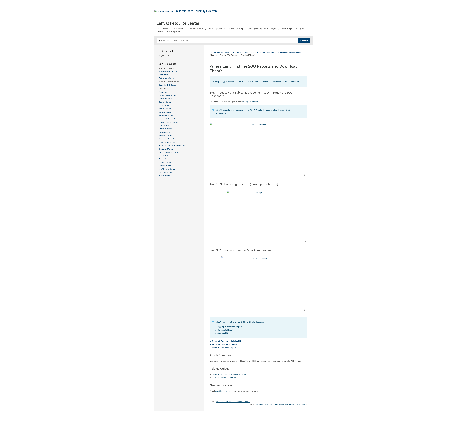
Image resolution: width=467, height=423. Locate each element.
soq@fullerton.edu (223, 391)
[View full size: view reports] (258, 217)
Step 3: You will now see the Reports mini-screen (241, 250)
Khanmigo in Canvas (166, 115)
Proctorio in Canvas (165, 135)
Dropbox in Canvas (165, 98)
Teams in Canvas (164, 159)
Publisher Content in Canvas (168, 139)
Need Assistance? (221, 385)
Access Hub (163, 92)
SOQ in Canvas (259, 52)
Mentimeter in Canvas (166, 129)
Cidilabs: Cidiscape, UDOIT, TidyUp (170, 95)
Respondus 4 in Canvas (167, 142)
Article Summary (221, 355)
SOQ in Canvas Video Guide (225, 377)
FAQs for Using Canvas (166, 78)
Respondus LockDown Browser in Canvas (173, 145)
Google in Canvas (165, 102)
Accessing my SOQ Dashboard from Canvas (284, 52)
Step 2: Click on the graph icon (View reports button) (244, 184)
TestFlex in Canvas (165, 162)
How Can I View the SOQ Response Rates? (233, 401)
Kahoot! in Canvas (165, 112)
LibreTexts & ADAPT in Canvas (169, 119)
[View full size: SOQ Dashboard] (258, 150)
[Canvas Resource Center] (163, 11)
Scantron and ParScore (166, 149)
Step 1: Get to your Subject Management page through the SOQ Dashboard (251, 94)
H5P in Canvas (164, 105)
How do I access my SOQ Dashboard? (229, 374)
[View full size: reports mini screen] (258, 284)
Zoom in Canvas (164, 176)
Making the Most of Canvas (168, 71)
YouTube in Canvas (165, 172)
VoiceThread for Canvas (167, 169)
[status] (258, 81)
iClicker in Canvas (165, 109)
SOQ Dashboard (250, 101)
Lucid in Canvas (164, 125)
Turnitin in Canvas (165, 166)
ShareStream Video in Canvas (169, 152)
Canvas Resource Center (219, 52)
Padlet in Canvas (164, 132)
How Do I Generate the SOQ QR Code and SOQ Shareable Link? (280, 404)
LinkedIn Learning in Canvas (168, 122)
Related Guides (219, 368)
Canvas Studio (164, 74)
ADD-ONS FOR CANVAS (241, 52)
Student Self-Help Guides (167, 85)
